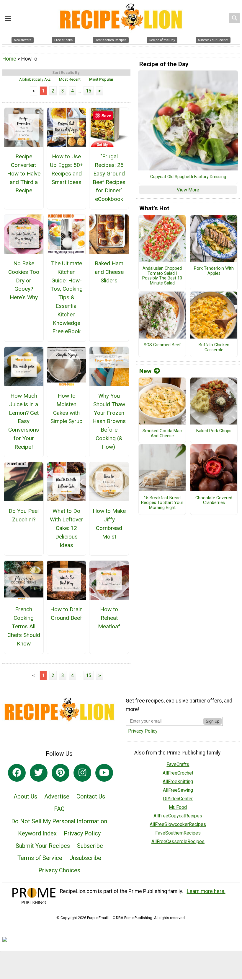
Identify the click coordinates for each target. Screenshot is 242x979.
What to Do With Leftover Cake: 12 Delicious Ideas (66, 528)
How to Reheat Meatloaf (109, 618)
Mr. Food (178, 807)
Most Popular (101, 79)
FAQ (59, 808)
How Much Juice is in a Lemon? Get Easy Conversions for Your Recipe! (23, 421)
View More (188, 190)
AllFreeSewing (178, 790)
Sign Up (212, 721)
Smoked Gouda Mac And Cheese (162, 433)
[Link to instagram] (82, 773)
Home (9, 59)
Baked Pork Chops (213, 431)
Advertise (56, 796)
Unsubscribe (85, 857)
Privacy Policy (82, 833)
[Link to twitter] (39, 773)
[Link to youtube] (104, 773)
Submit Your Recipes (43, 845)
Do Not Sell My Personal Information (59, 821)
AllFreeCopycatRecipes (177, 816)
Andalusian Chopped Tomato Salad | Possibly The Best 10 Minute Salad (162, 276)
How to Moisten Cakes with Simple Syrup (66, 408)
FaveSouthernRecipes (178, 833)
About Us (25, 796)
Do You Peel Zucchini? (24, 515)
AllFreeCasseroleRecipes (178, 841)
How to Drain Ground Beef (66, 613)
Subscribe (90, 845)
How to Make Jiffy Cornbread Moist (109, 524)
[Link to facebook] (17, 773)
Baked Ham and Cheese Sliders (109, 272)
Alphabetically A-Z (34, 79)
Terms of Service (39, 857)
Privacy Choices (59, 870)
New (145, 371)
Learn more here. (206, 891)
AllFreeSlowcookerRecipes (178, 824)
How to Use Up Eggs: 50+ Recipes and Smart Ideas (66, 169)
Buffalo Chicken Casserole (214, 347)
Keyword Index (37, 833)
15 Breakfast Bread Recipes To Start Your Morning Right (162, 503)
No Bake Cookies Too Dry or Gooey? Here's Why (23, 280)
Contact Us (90, 796)
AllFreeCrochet (178, 773)
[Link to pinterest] (60, 773)
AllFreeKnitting (178, 781)
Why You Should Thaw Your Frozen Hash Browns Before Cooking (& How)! (109, 421)
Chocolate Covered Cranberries (213, 500)
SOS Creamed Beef (162, 345)
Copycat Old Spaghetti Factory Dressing (188, 177)
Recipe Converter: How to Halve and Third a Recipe (23, 173)
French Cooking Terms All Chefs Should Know (23, 626)
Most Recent (70, 79)
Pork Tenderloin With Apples (214, 271)
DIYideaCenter (178, 798)
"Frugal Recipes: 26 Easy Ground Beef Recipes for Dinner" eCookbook (109, 177)
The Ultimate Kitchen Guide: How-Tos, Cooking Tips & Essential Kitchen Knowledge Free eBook (66, 297)
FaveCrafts (177, 764)
